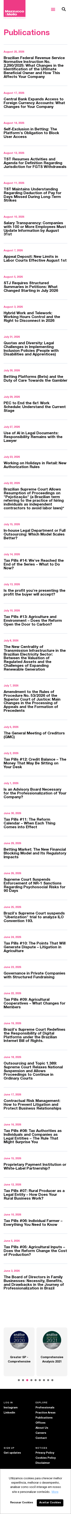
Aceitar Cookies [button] (50, 1503)
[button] (53, 9)
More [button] (55, 1492)
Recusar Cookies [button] (21, 1503)
